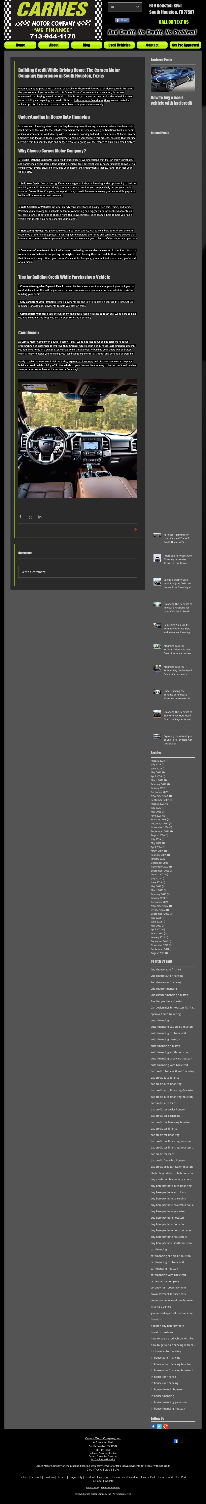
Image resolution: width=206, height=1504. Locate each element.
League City (75, 1477)
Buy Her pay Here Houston (167, 1001)
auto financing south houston (169, 1052)
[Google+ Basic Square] (165, 1426)
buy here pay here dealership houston (173, 1205)
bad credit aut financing (179, 1071)
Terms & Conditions (110, 1487)
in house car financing (164, 1383)
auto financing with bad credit (169, 1065)
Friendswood (165, 1477)
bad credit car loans (162, 1154)
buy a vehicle (159, 1179)
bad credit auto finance (165, 1077)
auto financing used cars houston (171, 1058)
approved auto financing (166, 1014)
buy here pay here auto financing (171, 1185)
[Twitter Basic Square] (159, 1426)
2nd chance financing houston (169, 994)
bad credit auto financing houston (172, 1096)
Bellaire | (25, 1477)
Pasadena (133, 1477)
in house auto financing (165, 1357)
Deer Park (180, 1477)
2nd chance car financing (166, 982)
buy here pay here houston (167, 1224)
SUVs (116, 1469)
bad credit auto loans (163, 1103)
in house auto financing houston (171, 1364)
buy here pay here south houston (171, 1243)
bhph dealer (166, 1173)
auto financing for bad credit (168, 1033)
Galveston (103, 1477)
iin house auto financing (166, 1351)
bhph (154, 1173)
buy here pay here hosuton (167, 1217)
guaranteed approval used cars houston (173, 1313)
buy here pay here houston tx (169, 1236)
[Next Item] (189, 79)
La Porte (97, 1480)
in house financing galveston (169, 1402)
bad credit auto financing (166, 1083)
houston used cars (162, 1332)
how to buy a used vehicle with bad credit (173, 1338)
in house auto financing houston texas (173, 1370)
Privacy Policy (92, 1487)
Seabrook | (37, 1477)
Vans (107, 1469)
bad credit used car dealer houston (172, 1166)
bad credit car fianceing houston (171, 1122)
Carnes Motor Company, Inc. (103, 1438)
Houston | (63, 1477)
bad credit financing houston (168, 1160)
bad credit (157, 1071)
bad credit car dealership (165, 1115)
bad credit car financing (165, 1134)
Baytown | (50, 1477)
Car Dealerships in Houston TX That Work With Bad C (173, 1007)
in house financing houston (168, 1408)
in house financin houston (167, 1389)
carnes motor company (165, 1281)
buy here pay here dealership (168, 1198)
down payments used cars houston (172, 1300)
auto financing (160, 1020)
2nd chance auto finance (166, 969)
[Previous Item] (157, 79)
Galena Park (149, 1477)
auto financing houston (165, 1045)
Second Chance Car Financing (103, 1456)
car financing (159, 1249)
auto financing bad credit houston (172, 1026)
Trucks (98, 1469)
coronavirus (158, 1287)
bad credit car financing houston (171, 1141)
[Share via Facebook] (20, 517)
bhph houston (184, 1173)
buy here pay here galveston (168, 1211)
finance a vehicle (161, 1306)
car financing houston (164, 1268)
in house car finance (163, 1376)
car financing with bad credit (168, 1274)
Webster (109, 1480)
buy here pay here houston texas (171, 1230)
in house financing (162, 1395)
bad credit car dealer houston (168, 1109)
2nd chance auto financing (167, 975)
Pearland (90, 1477)
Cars (89, 1469)
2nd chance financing (164, 988)
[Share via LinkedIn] (40, 517)
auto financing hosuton (165, 1039)
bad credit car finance (164, 1128)
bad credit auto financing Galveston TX (173, 1090)
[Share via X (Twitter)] (30, 517)
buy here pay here (180, 1179)
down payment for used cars (168, 1294)
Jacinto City (118, 1477)
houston (156, 1319)
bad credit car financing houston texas (173, 1147)
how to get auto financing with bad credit (173, 1344)
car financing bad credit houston (171, 1255)
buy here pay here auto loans (168, 1192)
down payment (177, 1287)
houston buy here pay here (167, 1325)
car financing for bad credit (167, 1262)
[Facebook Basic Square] (153, 1426)
